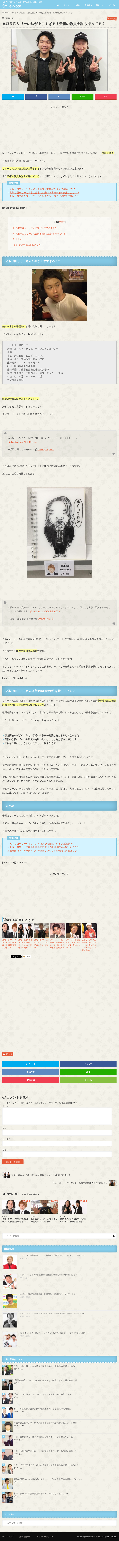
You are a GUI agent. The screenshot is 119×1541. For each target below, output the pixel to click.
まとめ (17, 239)
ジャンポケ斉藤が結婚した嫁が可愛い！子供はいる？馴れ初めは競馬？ (57, 944)
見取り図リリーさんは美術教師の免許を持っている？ (40, 233)
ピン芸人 (77, 5)
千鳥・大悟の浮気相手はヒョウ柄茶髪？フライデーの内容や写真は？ (45, 1451)
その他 (112, 5)
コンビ (57, 5)
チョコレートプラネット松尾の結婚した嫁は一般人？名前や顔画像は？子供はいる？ (52, 1313)
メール (6, 1139)
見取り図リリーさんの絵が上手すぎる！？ (35, 228)
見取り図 (8, 1054)
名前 (5, 1128)
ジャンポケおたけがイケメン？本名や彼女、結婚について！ (73, 944)
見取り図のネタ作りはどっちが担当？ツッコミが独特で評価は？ (43, 196)
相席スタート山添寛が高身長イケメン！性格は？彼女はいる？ (42, 1493)
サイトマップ (8, 1536)
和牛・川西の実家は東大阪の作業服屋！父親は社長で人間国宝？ (43, 1408)
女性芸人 (88, 5)
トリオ (67, 5)
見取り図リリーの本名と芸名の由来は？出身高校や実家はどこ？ (43, 192)
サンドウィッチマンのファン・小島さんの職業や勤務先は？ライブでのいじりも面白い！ (54, 1333)
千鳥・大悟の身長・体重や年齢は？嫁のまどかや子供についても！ (44, 1437)
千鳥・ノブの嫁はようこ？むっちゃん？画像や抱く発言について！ (44, 1394)
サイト (5, 1150)
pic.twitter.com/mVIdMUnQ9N (45, 611)
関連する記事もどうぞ (27, 244)
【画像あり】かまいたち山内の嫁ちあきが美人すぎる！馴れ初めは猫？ (46, 1380)
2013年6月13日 (46, 618)
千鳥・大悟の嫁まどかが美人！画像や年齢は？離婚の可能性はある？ (45, 1366)
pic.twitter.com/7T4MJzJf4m (22, 442)
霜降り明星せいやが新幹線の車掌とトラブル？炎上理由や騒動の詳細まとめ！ (49, 1479)
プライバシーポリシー (44, 1536)
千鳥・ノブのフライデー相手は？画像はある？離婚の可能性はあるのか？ (47, 1465)
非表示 (62, 221)
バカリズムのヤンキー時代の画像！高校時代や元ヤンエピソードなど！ (46, 1423)
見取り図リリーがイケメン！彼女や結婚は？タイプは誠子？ (41, 188)
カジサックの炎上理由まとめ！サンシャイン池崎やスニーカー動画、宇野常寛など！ (89, 945)
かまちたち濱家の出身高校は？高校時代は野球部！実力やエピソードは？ (48, 1294)
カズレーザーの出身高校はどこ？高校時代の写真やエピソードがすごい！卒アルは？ (52, 1255)
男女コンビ (100, 5)
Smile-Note (11, 6)
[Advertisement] (59, 129)
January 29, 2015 (45, 449)
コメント (6, 1106)
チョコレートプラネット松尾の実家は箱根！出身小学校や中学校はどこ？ (48, 1275)
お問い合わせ (24, 1536)
